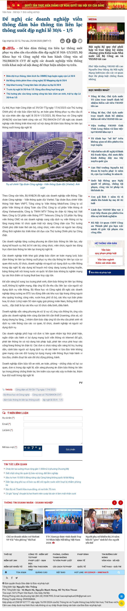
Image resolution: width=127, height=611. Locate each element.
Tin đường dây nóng (109, 554)
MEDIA (93, 19)
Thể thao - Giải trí (111, 566)
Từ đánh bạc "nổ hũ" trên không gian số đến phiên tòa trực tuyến (107, 141)
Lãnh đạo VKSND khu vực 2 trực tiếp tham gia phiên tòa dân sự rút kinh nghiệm (107, 213)
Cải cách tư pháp (62, 566)
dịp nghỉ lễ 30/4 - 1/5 (53, 400)
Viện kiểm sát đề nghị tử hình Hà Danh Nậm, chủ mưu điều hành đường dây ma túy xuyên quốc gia (107, 156)
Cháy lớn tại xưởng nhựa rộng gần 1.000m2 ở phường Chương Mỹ (37, 469)
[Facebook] (68, 41)
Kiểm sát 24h (10, 560)
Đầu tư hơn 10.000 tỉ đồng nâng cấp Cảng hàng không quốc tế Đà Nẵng (40, 477)
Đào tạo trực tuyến (79, 609)
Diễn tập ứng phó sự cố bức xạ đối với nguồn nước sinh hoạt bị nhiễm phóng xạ (43, 483)
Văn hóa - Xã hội (11, 12)
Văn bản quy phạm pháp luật (105, 251)
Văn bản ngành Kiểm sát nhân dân (106, 261)
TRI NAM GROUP (12, 609)
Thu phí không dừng (57, 609)
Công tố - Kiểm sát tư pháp (38, 554)
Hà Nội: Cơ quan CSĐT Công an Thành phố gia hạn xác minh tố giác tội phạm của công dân (107, 227)
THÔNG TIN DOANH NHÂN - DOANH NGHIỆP (28, 502)
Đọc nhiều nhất (99, 90)
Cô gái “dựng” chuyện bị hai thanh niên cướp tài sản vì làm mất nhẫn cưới (41, 493)
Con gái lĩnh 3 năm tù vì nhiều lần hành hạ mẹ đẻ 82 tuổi (107, 200)
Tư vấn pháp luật (62, 560)
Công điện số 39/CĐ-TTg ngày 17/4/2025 (36, 389)
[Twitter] (80, 41)
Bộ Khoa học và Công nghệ (16, 395)
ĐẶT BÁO (61, 572)
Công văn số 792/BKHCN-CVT (47, 395)
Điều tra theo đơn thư (38, 566)
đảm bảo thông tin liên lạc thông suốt (21, 400)
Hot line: (91, 572)
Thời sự (8, 554)
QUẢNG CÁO (41, 572)
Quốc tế (81, 566)
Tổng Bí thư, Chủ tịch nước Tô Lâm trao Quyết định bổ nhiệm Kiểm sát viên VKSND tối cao (107, 101)
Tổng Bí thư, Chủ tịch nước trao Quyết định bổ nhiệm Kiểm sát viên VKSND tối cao (107, 115)
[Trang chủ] (5, 572)
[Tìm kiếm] (118, 572)
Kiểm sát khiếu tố (13, 566)
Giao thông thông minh (34, 609)
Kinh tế (81, 560)
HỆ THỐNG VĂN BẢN (106, 243)
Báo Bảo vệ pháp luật (100, 272)
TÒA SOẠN (21, 572)
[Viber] (74, 41)
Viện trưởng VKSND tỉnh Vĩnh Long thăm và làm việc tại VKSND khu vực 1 (107, 128)
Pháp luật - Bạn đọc (37, 560)
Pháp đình (83, 554)
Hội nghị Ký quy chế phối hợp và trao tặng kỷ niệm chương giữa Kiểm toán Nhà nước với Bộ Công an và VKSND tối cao (106, 53)
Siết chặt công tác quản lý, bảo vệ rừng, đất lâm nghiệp (32, 473)
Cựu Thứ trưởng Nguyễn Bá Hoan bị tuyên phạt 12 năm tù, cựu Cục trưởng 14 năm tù (107, 171)
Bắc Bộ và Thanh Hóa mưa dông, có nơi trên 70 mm (31, 489)
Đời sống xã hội (31, 12)
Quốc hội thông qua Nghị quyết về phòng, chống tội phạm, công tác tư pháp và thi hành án (107, 185)
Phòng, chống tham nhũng (61, 554)
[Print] (62, 41)
